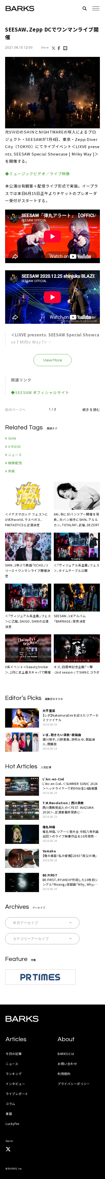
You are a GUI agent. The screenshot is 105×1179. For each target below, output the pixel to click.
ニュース (12, 1063)
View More (52, 360)
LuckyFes (12, 1123)
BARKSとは (66, 1053)
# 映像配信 (13, 462)
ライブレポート (17, 1093)
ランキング (14, 1073)
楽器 (9, 1113)
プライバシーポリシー (74, 1083)
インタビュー (15, 1083)
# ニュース (13, 454)
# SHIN (10, 438)
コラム (10, 1103)
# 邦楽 (10, 471)
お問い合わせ (67, 1063)
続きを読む (91, 409)
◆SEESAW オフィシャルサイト (40, 392)
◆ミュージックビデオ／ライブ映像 (37, 173)
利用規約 (64, 1073)
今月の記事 (14, 1053)
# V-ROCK (13, 446)
